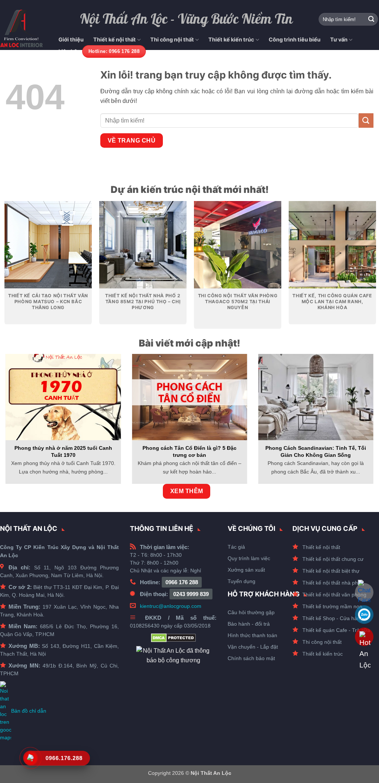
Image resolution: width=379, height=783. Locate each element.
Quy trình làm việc (249, 558)
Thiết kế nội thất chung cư (332, 559)
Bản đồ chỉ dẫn (28, 711)
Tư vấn (339, 39)
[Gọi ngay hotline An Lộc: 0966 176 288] (364, 637)
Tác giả (236, 547)
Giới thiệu (71, 39)
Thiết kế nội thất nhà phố (331, 583)
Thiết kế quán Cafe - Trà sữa (336, 630)
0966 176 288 (181, 582)
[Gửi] (371, 19)
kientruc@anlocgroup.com (170, 606)
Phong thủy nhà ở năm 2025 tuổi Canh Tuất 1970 (63, 451)
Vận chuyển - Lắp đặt (253, 647)
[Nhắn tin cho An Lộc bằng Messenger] (364, 592)
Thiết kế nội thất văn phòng (334, 595)
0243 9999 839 (191, 594)
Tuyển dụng (241, 581)
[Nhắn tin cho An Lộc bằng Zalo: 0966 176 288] (364, 614)
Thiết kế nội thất (114, 39)
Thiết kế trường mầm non (332, 606)
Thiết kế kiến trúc (231, 39)
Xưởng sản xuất (246, 570)
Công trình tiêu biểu (295, 39)
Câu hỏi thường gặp (251, 612)
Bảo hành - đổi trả (249, 624)
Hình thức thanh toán (252, 635)
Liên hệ (67, 51)
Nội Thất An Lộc (211, 773)
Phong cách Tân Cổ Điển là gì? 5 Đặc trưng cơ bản (189, 451)
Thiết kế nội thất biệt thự (330, 571)
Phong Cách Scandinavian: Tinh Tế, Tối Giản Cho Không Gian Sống (315, 451)
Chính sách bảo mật (251, 658)
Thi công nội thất (172, 39)
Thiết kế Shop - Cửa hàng (332, 618)
